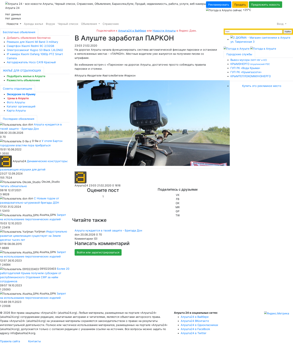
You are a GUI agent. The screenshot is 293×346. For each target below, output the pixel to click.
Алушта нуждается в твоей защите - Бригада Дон (108, 230)
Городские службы (239, 54)
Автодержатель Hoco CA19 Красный (31, 62)
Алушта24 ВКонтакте (195, 321)
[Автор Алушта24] (80, 177)
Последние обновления (18, 118)
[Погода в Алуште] (236, 48)
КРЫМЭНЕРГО (250, 64)
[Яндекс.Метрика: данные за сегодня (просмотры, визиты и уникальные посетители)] (276, 313)
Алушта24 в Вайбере (195, 316)
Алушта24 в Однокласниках (199, 325)
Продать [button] (240, 4)
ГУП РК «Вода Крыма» (245, 68)
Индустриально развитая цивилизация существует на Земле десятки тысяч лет (33, 236)
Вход (280, 23)
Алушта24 (81, 185)
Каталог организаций (21, 106)
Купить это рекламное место (261, 86)
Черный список (68, 23)
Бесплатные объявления (19, 32)
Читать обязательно (13, 186)
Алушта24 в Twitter (193, 333)
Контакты (34, 341)
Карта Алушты (16, 110)
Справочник (111, 23)
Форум (50, 23)
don (77, 234)
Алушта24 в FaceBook (195, 329)
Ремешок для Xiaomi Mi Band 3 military (32, 42)
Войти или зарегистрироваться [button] (98, 252)
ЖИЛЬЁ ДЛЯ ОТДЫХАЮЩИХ (22, 70)
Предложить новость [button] (265, 4)
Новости (13, 23)
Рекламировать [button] (218, 4)
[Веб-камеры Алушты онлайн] (263, 48)
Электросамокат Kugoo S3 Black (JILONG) (35, 50)
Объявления (89, 23)
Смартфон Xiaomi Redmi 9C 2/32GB (30, 46)
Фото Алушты (16, 102)
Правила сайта (10, 341)
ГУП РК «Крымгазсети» (246, 72)
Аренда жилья (33, 23)
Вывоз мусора (248, 60)
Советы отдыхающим (17, 88)
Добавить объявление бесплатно (29, 37)
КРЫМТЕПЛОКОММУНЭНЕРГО (250, 76)
